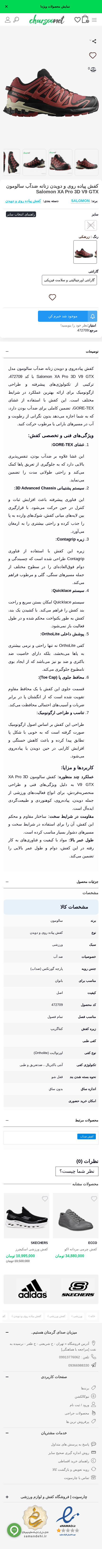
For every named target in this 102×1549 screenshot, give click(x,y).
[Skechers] (78, 1288)
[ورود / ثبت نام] (8, 19)
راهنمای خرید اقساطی (73, 1461)
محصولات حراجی (77, 1413)
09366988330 (78, 1365)
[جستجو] (16, 19)
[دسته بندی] (94, 19)
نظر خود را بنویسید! (74, 325)
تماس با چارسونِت (76, 1478)
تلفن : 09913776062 (74, 1357)
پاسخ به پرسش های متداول (70, 1444)
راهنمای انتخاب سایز (21, 214)
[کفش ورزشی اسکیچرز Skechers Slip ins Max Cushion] (26, 1216)
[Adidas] (33, 1288)
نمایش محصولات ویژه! (55, 6)
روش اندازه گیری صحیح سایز (68, 1453)
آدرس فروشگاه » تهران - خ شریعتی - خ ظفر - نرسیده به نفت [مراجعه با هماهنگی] (53, 1346)
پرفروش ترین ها (77, 1422)
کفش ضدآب (86, 1136)
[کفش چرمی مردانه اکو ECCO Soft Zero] (76, 1216)
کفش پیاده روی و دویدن (23, 201)
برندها (85, 1388)
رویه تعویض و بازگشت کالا (70, 1469)
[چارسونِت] (47, 19)
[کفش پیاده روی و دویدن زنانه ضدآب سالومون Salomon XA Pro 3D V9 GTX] (51, 87)
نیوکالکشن (82, 1396)
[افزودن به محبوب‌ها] (92, 55)
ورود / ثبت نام (79, 1405)
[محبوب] (78, 19)
